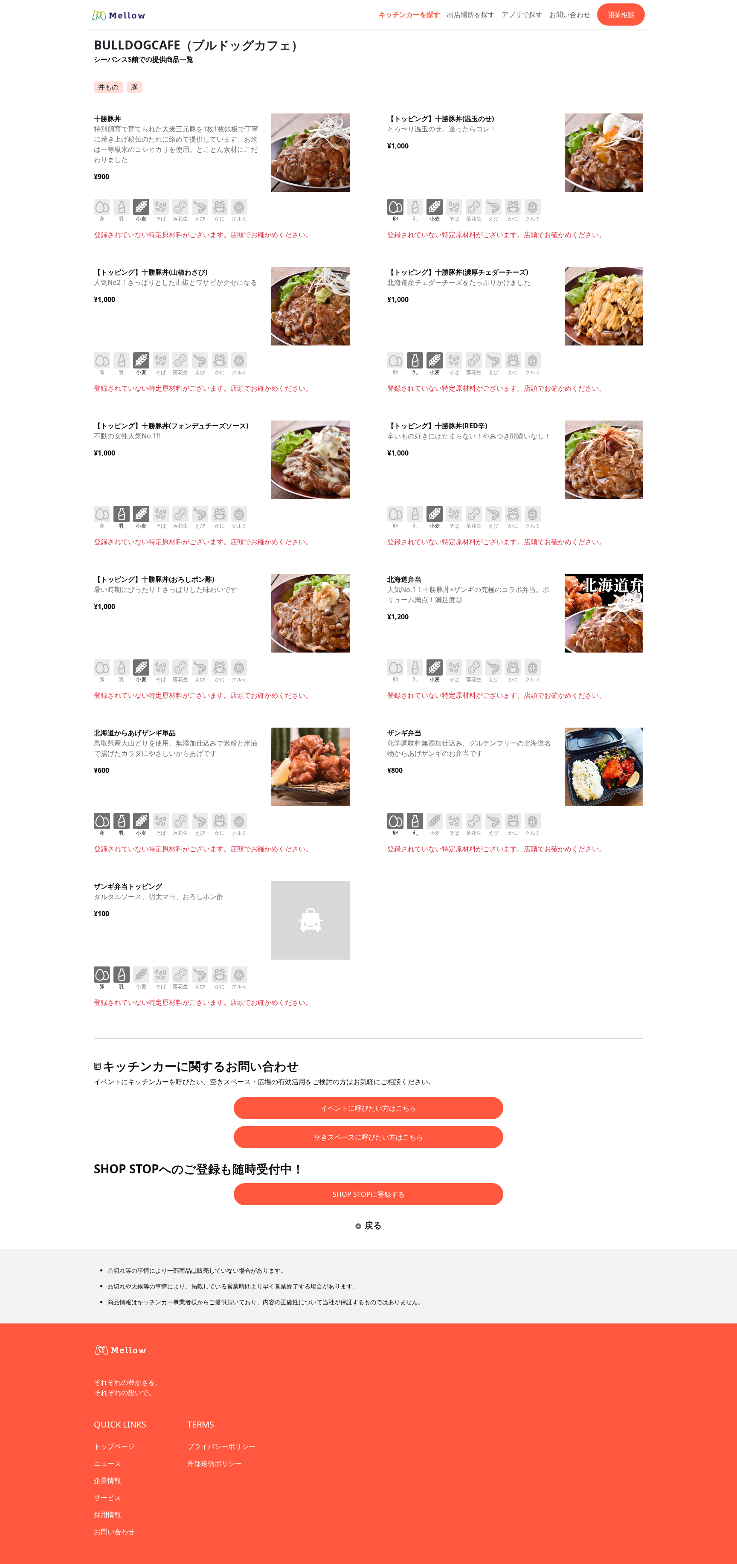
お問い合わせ (569, 14)
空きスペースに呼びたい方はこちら (368, 1137)
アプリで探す (522, 14)
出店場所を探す (471, 14)
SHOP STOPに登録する (369, 1194)
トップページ (114, 1446)
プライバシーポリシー (221, 1446)
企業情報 (107, 1480)
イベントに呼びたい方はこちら (368, 1108)
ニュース (107, 1463)
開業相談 (621, 14)
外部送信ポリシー (214, 1463)
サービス (107, 1497)
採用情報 (107, 1514)
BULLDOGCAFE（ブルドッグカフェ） (198, 45)
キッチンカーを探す (409, 14)
